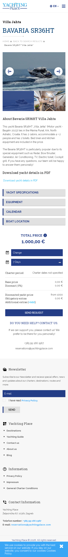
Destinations (14, 430)
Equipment (14, 202)
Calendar (13, 211)
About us (12, 449)
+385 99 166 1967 (34, 343)
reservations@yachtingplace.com (34, 348)
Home (6, 41)
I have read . (23, 400)
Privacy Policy (29, 400)
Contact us (13, 443)
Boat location (17, 221)
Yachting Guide (15, 436)
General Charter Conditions (22, 488)
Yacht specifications (22, 192)
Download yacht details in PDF (20, 180)
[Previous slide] (9, 71)
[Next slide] (58, 71)
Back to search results (27, 41)
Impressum (13, 482)
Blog (9, 455)
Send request (34, 312)
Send (11, 409)
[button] (18, 101)
